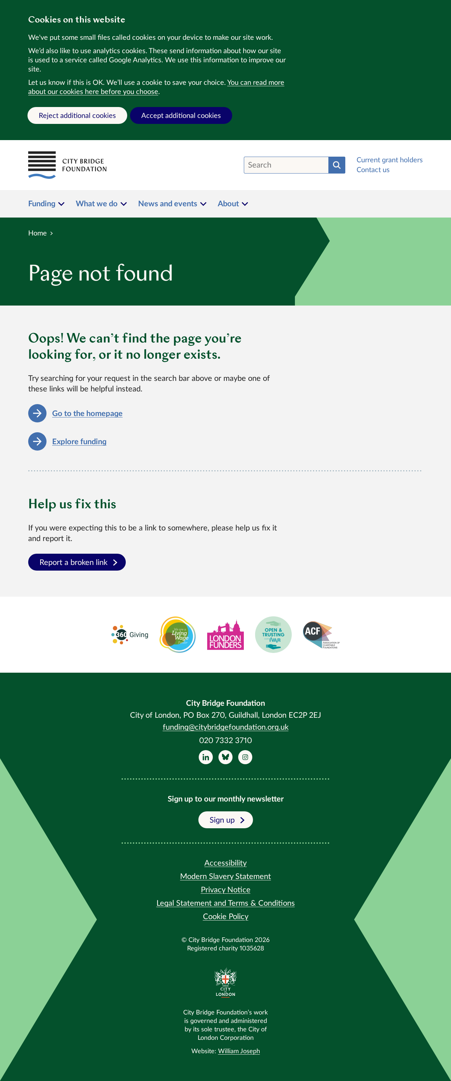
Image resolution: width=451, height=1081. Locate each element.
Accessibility (225, 863)
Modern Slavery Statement (225, 876)
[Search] (336, 165)
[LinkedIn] (206, 757)
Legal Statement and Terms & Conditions (225, 903)
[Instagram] (245, 757)
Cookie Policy (225, 916)
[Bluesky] (225, 757)
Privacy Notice (226, 890)
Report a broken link (73, 562)
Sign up (222, 820)
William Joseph (239, 1051)
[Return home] (67, 165)
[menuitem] (46, 204)
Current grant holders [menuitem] (390, 160)
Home (37, 233)
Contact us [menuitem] (373, 170)
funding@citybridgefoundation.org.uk (226, 727)
